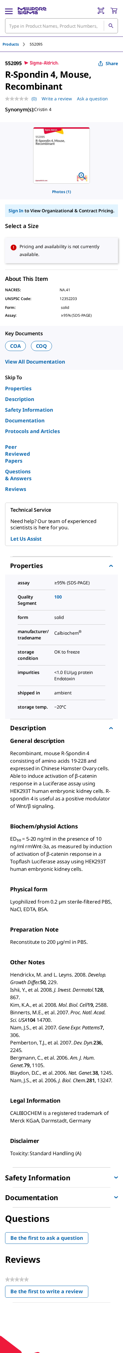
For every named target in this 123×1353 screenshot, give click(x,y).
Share (112, 63)
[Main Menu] (9, 10)
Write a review (57, 99)
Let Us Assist (26, 539)
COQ (41, 345)
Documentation (24, 420)
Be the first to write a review (49, 1293)
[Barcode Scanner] (101, 10)
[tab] (16, 44)
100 (58, 597)
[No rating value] (18, 99)
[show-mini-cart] (114, 11)
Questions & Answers (18, 475)
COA (15, 345)
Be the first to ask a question (46, 1237)
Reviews (15, 489)
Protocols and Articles (32, 431)
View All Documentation (35, 362)
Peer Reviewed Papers (17, 453)
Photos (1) (61, 191)
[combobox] (61, 25)
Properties (18, 388)
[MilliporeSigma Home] (32, 10)
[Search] (111, 26)
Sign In (16, 211)
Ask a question (92, 99)
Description (19, 399)
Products (11, 44)
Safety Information (29, 409)
